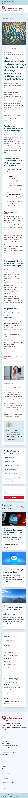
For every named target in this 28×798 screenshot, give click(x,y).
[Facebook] (2, 3)
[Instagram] (5, 788)
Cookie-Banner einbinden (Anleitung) (10, 745)
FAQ (3, 768)
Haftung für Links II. (8, 693)
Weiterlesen (6, 547)
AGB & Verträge (10, 457)
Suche (6, 489)
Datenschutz (5, 778)
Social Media (9, 481)
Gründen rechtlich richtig (12, 473)
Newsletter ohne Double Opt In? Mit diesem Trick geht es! (12, 532)
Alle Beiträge (23, 507)
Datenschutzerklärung (11, 469)
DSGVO (11, 18)
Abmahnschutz (9, 461)
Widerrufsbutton (6, 743)
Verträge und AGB (6, 747)
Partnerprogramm (6, 764)
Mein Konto (9, 1)
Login (13, 1)
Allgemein (8, 465)
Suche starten (14, 497)
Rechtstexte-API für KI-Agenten (9, 752)
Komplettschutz (5, 736)
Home (3, 18)
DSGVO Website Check (7, 750)
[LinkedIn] (4, 3)
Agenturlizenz (5, 739)
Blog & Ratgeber (6, 754)
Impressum (17, 477)
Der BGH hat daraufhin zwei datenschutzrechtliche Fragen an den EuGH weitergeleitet (13, 235)
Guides (7, 477)
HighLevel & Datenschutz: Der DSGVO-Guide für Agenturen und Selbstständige (13, 610)
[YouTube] (7, 788)
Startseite (4, 1)
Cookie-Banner (5, 741)
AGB (3, 780)
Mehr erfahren (13, 439)
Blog (7, 18)
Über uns (4, 762)
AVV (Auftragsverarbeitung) (8, 782)
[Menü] (24, 8)
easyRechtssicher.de (9, 54)
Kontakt (4, 766)
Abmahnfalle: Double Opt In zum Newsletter (13, 571)
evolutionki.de (19, 54)
